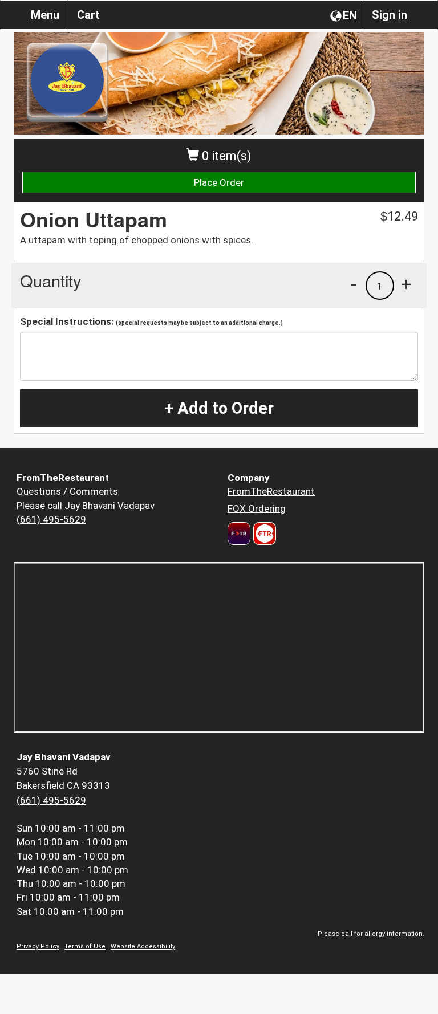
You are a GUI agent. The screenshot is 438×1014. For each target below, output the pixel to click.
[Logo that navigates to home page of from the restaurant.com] (239, 533)
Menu (45, 15)
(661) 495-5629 (51, 519)
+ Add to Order (219, 408)
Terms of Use (85, 946)
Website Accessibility (143, 946)
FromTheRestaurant (271, 491)
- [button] (353, 284)
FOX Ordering (257, 508)
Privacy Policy (38, 946)
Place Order (219, 182)
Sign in (389, 15)
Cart (88, 15)
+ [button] (406, 284)
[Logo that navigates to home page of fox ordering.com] (263, 533)
